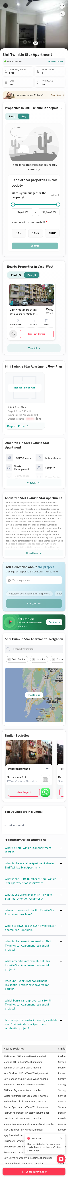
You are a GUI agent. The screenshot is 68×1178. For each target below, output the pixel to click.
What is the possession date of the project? (29, 593)
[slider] (13, 205)
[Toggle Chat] (61, 1159)
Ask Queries (34, 603)
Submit (35, 245)
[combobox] (37, 649)
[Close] (61, 1138)
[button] (26, 419)
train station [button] (19, 659)
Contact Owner (36, 334)
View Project (24, 792)
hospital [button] (41, 659)
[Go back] (5, 5)
